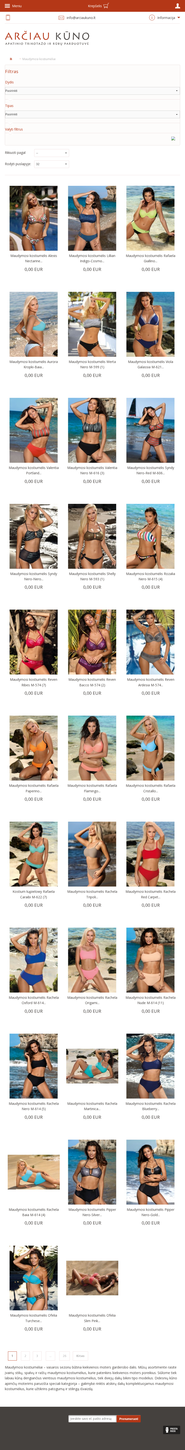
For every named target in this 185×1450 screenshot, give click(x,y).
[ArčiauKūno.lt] (48, 38)
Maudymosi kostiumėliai (39, 59)
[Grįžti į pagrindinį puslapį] (11, 58)
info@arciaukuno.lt (81, 17)
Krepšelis (95, 6)
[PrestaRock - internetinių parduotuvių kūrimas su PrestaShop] (171, 1430)
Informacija (166, 17)
